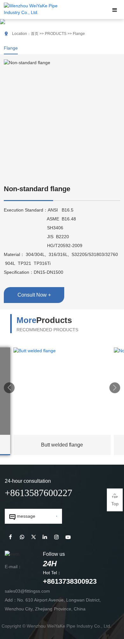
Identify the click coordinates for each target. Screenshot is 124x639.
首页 (34, 33)
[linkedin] (45, 537)
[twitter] (33, 537)
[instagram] (56, 537)
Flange (11, 47)
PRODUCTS (55, 33)
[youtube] (68, 537)
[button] (9, 387)
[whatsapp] (22, 537)
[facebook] (10, 537)
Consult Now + (34, 295)
